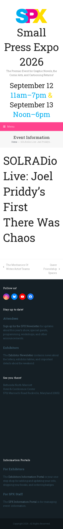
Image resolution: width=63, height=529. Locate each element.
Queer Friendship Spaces (47, 269)
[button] (9, 126)
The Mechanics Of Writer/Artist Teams (16, 267)
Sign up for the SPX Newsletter (21, 326)
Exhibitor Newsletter (20, 355)
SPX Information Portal (22, 501)
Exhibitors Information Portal (26, 476)
